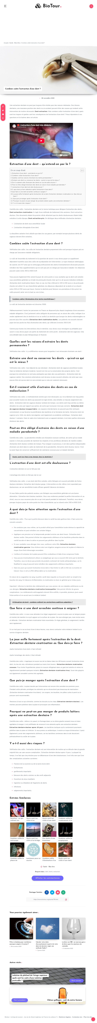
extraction (56, 872)
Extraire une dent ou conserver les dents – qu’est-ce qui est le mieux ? (36, 180)
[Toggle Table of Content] (81, 170)
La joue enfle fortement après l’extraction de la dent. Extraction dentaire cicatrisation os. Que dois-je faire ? (47, 195)
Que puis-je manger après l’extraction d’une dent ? (30, 199)
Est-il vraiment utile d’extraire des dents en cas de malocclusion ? (34, 182)
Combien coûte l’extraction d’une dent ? (25, 175)
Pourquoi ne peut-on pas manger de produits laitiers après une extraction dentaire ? (41, 201)
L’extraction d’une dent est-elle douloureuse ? (27, 187)
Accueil (6, 43)
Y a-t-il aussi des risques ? (22, 203)
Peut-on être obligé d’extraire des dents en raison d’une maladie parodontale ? (39, 185)
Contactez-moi (77, 1017)
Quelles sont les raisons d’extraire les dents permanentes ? (32, 178)
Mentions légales (65, 1017)
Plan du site (88, 1017)
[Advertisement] (48, 27)
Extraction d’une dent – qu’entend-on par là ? (27, 173)
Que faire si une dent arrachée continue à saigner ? (29, 192)
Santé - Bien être (15, 43)
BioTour (50, 6)
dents (51, 872)
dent (46, 872)
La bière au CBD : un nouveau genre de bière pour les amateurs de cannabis (73, 944)
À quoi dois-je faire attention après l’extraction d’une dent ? (32, 189)
